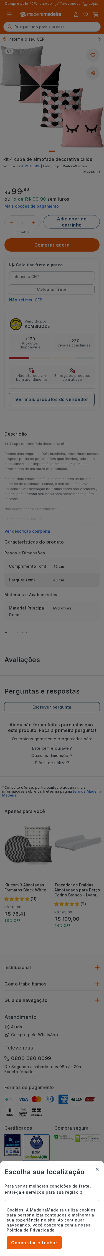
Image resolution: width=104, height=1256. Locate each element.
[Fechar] (97, 1169)
